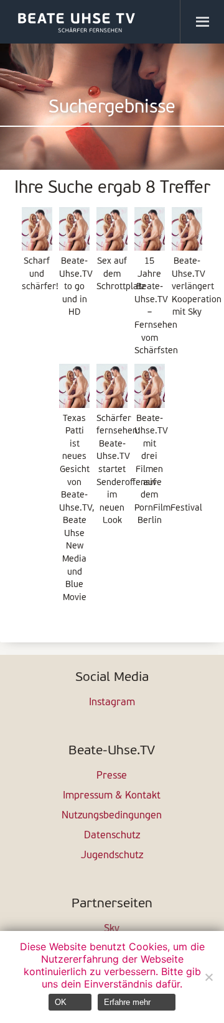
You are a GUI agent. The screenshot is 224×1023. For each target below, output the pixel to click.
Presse (111, 776)
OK (61, 1002)
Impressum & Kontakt (112, 796)
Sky (111, 929)
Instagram (112, 703)
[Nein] (208, 977)
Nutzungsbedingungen (112, 816)
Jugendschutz (112, 856)
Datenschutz (112, 836)
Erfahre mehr (127, 1002)
